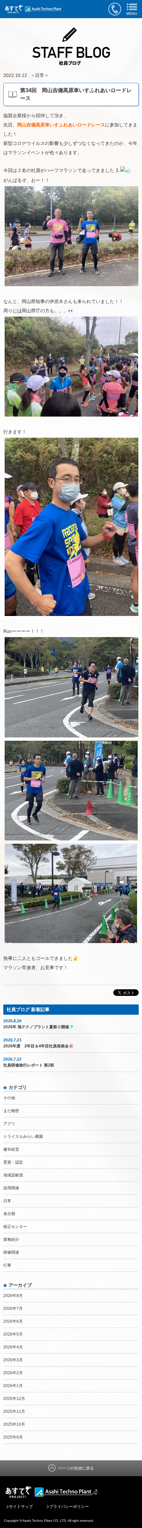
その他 (9, 1098)
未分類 (9, 1213)
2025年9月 (13, 1437)
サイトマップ (21, 1506)
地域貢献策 (13, 1175)
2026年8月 (13, 1295)
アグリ (9, 1123)
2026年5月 (13, 1334)
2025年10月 (14, 1424)
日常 (39, 75)
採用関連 (11, 1188)
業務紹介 (11, 1239)
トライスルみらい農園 (23, 1136)
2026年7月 (13, 1308)
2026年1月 (13, 1385)
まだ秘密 (11, 1110)
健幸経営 (11, 1149)
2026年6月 (13, 1321)
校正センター (15, 1226)
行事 (7, 1265)
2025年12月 (14, 1398)
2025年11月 (14, 1411)
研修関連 (11, 1252)
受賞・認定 (13, 1162)
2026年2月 (13, 1373)
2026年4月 (13, 1347)
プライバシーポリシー (69, 1506)
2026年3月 (13, 1360)
